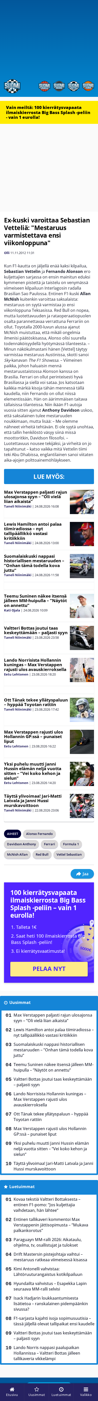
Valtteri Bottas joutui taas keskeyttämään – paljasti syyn (36, 630)
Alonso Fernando (39, 833)
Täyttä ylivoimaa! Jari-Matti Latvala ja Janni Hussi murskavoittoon (33, 800)
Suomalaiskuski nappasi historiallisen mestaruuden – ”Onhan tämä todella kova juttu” (34, 563)
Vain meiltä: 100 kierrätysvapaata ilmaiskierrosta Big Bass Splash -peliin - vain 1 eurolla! (48, 112)
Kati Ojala (12, 610)
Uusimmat (20, 1002)
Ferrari (49, 844)
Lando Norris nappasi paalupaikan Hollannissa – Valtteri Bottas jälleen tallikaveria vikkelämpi (47, 1353)
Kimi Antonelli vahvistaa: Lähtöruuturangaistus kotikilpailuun (48, 1271)
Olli (7, 252)
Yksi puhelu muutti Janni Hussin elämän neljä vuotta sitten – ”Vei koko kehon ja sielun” (32, 771)
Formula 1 (71, 844)
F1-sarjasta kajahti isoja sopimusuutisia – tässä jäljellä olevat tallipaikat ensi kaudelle (54, 1321)
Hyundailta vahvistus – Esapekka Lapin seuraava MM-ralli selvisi (50, 1286)
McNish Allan (17, 854)
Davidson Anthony (21, 844)
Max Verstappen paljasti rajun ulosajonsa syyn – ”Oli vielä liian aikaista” (35, 496)
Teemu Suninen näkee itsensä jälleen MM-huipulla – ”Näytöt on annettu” (35, 600)
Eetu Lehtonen (16, 674)
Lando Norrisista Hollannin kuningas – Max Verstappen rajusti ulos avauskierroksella (35, 664)
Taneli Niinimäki (17, 506)
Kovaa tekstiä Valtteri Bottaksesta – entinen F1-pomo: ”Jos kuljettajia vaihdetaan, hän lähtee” (47, 1204)
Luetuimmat (22, 1186)
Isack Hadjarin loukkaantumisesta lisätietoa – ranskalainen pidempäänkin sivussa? (51, 1303)
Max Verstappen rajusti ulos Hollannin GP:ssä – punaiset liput (33, 736)
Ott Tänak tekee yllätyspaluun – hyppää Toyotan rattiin (36, 702)
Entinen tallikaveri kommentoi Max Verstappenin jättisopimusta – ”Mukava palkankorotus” (51, 1225)
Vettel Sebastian (69, 854)
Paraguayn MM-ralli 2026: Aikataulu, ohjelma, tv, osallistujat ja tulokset (48, 1242)
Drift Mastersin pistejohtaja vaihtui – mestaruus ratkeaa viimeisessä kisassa (50, 1257)
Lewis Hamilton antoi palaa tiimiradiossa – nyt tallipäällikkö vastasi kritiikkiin (33, 531)
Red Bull (42, 854)
